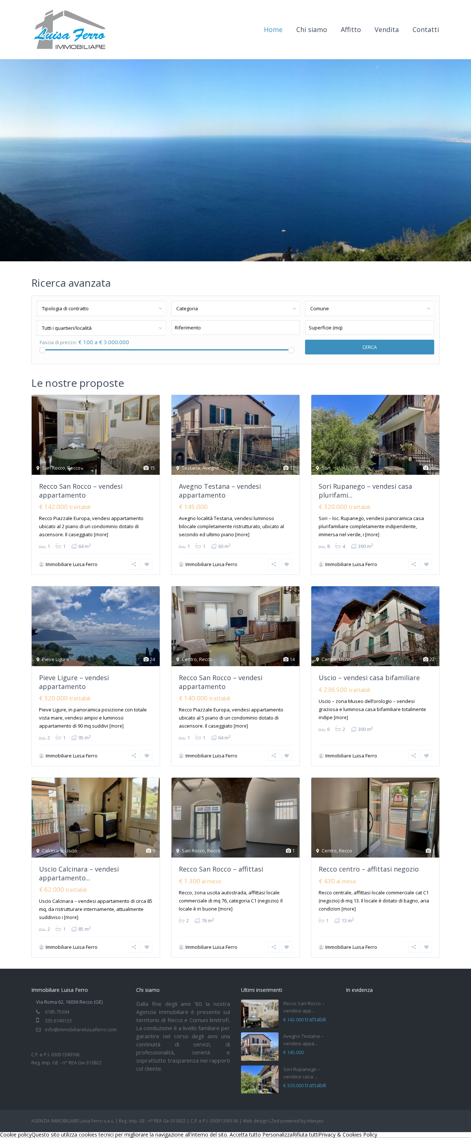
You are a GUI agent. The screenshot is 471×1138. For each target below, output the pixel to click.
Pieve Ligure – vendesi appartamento (74, 681)
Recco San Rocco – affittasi (221, 869)
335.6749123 (58, 1020)
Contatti (425, 29)
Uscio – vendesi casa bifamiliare (369, 677)
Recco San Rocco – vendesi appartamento (81, 490)
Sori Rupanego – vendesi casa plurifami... (365, 490)
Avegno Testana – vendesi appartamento (220, 490)
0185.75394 (57, 1011)
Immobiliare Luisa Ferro (72, 564)
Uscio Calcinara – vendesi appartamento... (79, 873)
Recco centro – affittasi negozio (369, 869)
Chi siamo (311, 29)
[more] (101, 534)
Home (273, 29)
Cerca (369, 347)
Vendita (387, 29)
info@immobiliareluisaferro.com (81, 1029)
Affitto (351, 29)
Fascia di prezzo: (58, 342)
